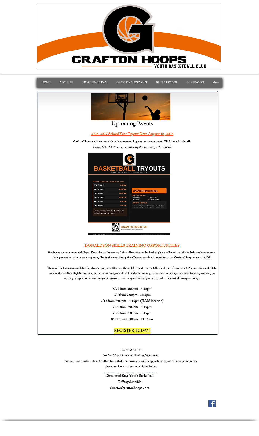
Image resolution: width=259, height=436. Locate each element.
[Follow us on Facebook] (212, 403)
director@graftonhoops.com (129, 388)
